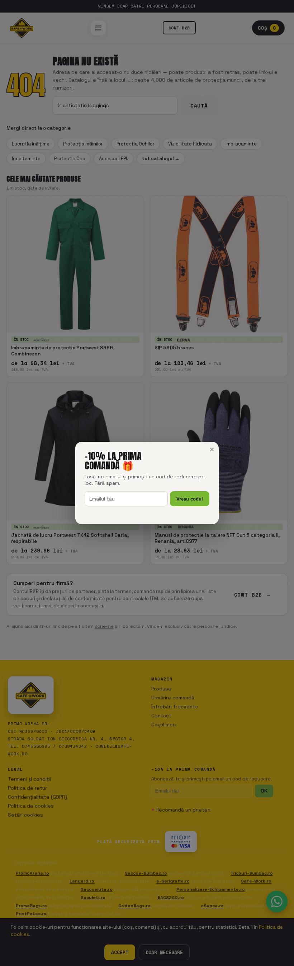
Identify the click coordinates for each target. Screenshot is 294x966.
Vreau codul (189, 499)
